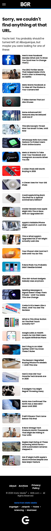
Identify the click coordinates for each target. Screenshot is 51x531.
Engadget (13, 507)
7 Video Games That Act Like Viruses (33, 101)
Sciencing (19, 510)
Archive (23, 485)
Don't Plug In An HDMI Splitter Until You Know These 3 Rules (33, 349)
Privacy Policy (36, 487)
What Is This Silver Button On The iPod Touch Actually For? (34, 321)
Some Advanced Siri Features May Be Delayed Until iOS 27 (34, 114)
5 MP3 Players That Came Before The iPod (34, 417)
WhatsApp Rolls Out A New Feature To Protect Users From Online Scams (34, 142)
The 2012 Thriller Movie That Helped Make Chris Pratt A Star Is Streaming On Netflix (34, 73)
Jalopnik (25, 507)
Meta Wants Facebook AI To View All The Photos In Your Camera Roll (34, 87)
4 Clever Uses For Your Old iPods (34, 184)
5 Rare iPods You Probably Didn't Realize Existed (34, 266)
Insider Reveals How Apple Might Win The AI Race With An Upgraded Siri (34, 211)
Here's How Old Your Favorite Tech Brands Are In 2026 (34, 376)
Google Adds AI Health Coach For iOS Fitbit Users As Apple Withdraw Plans (34, 335)
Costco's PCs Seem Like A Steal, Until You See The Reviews (34, 307)
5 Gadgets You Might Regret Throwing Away (33, 390)
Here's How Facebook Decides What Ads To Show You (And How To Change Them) (35, 59)
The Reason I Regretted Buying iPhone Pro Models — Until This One (34, 362)
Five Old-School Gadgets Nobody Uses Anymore (34, 280)
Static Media (20, 493)
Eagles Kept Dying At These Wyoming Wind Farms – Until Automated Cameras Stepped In (35, 446)
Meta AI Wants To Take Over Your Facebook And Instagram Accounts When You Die (35, 156)
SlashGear (32, 510)
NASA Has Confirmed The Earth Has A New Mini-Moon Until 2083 (34, 403)
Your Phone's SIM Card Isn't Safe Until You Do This (35, 252)
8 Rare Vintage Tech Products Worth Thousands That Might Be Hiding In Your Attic (35, 431)
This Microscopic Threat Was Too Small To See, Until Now (35, 128)
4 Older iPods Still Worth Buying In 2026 (33, 170)
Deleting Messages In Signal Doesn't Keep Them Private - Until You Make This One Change (34, 294)
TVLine (36, 507)
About (12, 485)
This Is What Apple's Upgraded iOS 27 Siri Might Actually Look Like (34, 238)
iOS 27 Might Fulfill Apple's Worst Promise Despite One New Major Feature (35, 459)
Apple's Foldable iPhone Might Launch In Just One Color (34, 225)
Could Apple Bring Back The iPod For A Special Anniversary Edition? (33, 197)
